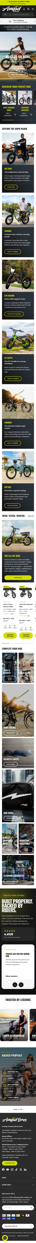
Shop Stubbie (12, 251)
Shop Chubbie (12, 443)
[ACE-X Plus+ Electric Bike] (10, 592)
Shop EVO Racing (14, 314)
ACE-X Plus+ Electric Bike (8, 605)
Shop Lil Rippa (13, 378)
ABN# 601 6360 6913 (23, 1236)
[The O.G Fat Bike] (18, 536)
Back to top (18, 1109)
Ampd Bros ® (10, 1232)
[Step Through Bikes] (9, 98)
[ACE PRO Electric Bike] (26, 592)
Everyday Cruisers (25, 108)
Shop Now (10, 679)
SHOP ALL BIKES (18, 68)
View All (31, 516)
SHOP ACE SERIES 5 (18, 74)
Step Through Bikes (9, 108)
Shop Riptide (12, 505)
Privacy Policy (11, 1236)
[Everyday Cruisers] (25, 98)
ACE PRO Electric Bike (26, 605)
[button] (28, 9)
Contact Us (9, 1163)
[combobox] (18, 14)
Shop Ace (11, 187)
